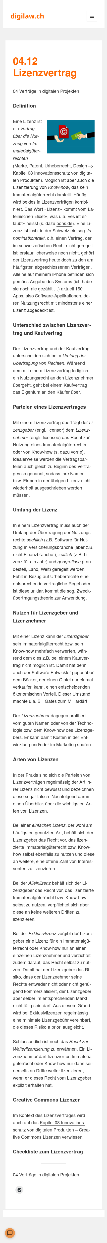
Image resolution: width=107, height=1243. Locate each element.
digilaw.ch (27, 15)
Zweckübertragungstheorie (52, 594)
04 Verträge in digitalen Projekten (46, 91)
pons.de (64, 223)
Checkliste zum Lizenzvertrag (48, 1151)
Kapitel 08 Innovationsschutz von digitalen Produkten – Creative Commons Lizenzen (51, 1129)
